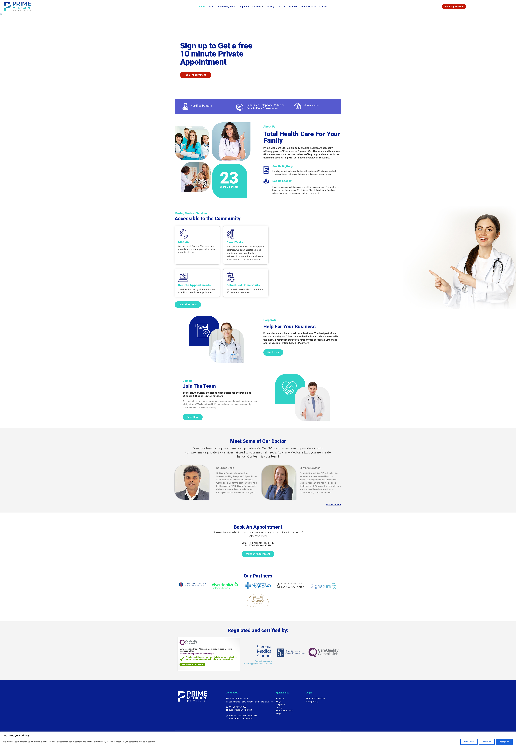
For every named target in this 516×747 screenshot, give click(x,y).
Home (202, 6)
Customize (469, 742)
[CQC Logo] (189, 645)
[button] (4, 60)
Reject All (487, 742)
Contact (323, 6)
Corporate (244, 6)
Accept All (504, 742)
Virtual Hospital (308, 6)
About (211, 6)
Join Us (281, 6)
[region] (258, 739)
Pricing (270, 6)
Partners (293, 6)
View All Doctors (333, 504)
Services (256, 6)
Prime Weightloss (226, 6)
